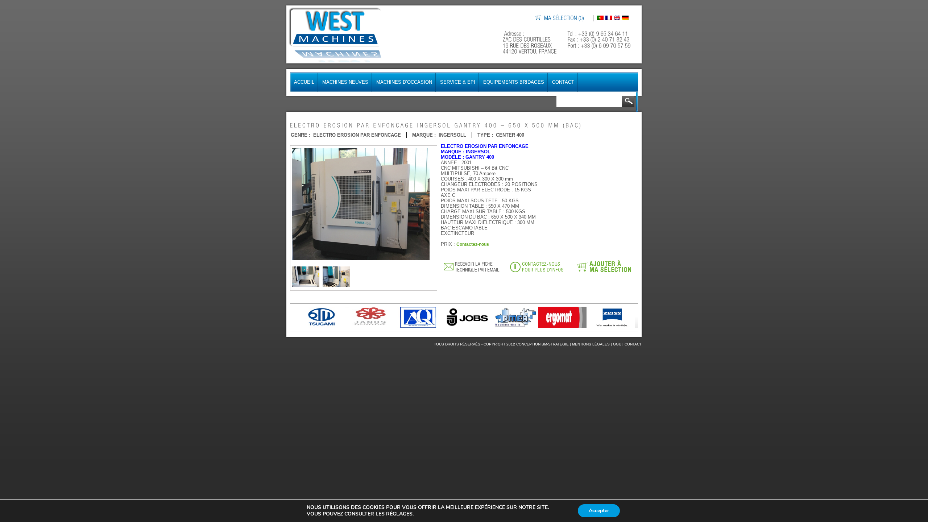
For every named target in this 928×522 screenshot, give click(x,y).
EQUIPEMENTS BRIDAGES (513, 82)
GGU (617, 344)
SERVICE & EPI (457, 82)
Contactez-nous (472, 244)
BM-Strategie (555, 344)
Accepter (599, 510)
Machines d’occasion (404, 82)
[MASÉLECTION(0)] (564, 18)
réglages (399, 514)
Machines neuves (345, 82)
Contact (563, 82)
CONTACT (633, 344)
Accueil (304, 82)
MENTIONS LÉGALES (591, 344)
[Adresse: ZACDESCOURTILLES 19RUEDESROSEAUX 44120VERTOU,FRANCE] (530, 42)
